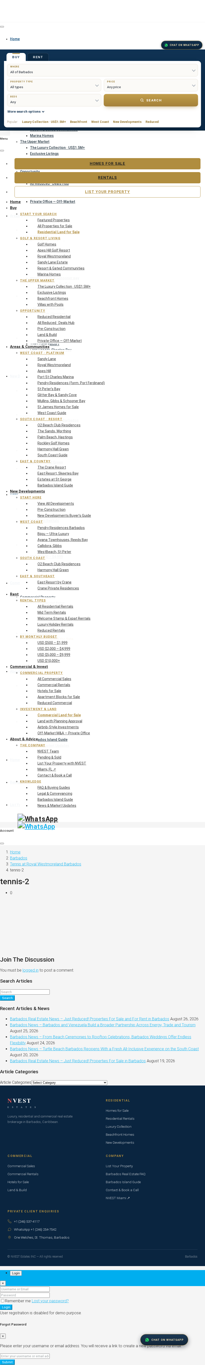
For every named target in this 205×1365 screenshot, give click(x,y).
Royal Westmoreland (54, 256)
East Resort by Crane (55, 582)
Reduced (152, 122)
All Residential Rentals (55, 606)
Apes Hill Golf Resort (54, 250)
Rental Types (33, 600)
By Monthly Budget (38, 636)
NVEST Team (48, 751)
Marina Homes (42, 136)
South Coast (32, 558)
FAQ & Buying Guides (54, 788)
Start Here (31, 497)
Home (15, 202)
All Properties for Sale (55, 226)
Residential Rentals (120, 1118)
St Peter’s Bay (49, 389)
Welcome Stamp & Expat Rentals (64, 618)
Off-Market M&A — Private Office (64, 733)
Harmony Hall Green (53, 449)
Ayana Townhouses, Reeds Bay (63, 540)
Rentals (107, 177)
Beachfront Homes (53, 298)
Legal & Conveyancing (55, 794)
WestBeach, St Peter (54, 552)
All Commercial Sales (54, 679)
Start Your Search (38, 214)
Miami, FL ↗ (47, 769)
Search (154, 100)
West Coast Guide (52, 413)
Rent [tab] (38, 57)
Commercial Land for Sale (59, 715)
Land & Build (47, 335)
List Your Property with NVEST (62, 763)
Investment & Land (38, 709)
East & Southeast (37, 576)
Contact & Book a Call (55, 775)
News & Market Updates (57, 806)
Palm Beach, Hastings (55, 437)
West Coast (100, 122)
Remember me (18, 1301)
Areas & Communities (30, 346)
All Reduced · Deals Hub (56, 323)
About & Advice (24, 739)
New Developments (127, 122)
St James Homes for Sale (58, 407)
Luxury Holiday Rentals (56, 624)
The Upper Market (35, 142)
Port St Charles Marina (56, 377)
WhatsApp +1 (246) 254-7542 (35, 1229)
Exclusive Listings (44, 154)
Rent (14, 594)
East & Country (35, 461)
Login (6, 1307)
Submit (7, 1362)
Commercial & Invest (29, 666)
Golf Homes (47, 244)
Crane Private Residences (58, 588)
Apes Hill (44, 371)
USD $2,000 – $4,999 (54, 649)
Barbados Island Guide (55, 485)
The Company (32, 745)
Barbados (18, 858)
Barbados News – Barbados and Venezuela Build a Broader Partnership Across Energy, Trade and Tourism (103, 1025)
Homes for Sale (108, 163)
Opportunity (32, 310)
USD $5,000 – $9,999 (54, 655)
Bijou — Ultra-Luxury (53, 534)
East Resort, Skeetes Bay (58, 473)
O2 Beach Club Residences (59, 425)
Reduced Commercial (55, 703)
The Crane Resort (52, 467)
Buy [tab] (16, 57)
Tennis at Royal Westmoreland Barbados (45, 864)
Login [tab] (16, 1273)
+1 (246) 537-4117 (27, 1221)
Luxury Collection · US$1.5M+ (44, 122)
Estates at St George (55, 479)
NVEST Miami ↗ (118, 1198)
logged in (30, 970)
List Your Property (107, 192)
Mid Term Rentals (52, 612)
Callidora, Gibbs (50, 546)
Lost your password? (50, 1301)
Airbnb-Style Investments (58, 727)
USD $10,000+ (49, 661)
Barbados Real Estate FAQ (126, 1174)
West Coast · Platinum (42, 353)
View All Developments (56, 504)
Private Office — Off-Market (60, 341)
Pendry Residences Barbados (61, 528)
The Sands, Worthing (54, 431)
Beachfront (78, 122)
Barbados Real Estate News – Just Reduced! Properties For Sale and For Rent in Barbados (89, 1019)
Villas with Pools (51, 304)
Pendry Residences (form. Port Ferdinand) (71, 383)
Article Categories (15, 1082)
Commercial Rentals (54, 685)
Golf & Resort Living (40, 238)
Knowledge (30, 781)
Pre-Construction (52, 329)
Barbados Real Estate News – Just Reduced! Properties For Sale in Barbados (78, 1061)
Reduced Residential (54, 317)
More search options (24, 111)
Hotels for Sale (49, 691)
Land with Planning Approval (60, 721)
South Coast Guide (53, 455)
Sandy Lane (47, 359)
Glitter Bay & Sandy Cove (57, 395)
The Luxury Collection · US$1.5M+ (57, 148)
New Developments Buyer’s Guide (64, 516)
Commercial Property (41, 673)
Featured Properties (54, 220)
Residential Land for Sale (59, 232)
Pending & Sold (49, 757)
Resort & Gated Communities (61, 268)
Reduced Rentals (51, 630)
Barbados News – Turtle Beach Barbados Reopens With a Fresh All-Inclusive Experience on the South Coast (104, 1049)
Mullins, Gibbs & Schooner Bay (61, 401)
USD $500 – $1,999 (53, 643)
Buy (13, 208)
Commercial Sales (21, 1166)
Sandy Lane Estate (53, 262)
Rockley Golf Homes (54, 443)
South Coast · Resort (41, 419)
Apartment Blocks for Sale (59, 697)
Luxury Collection (119, 1126)
